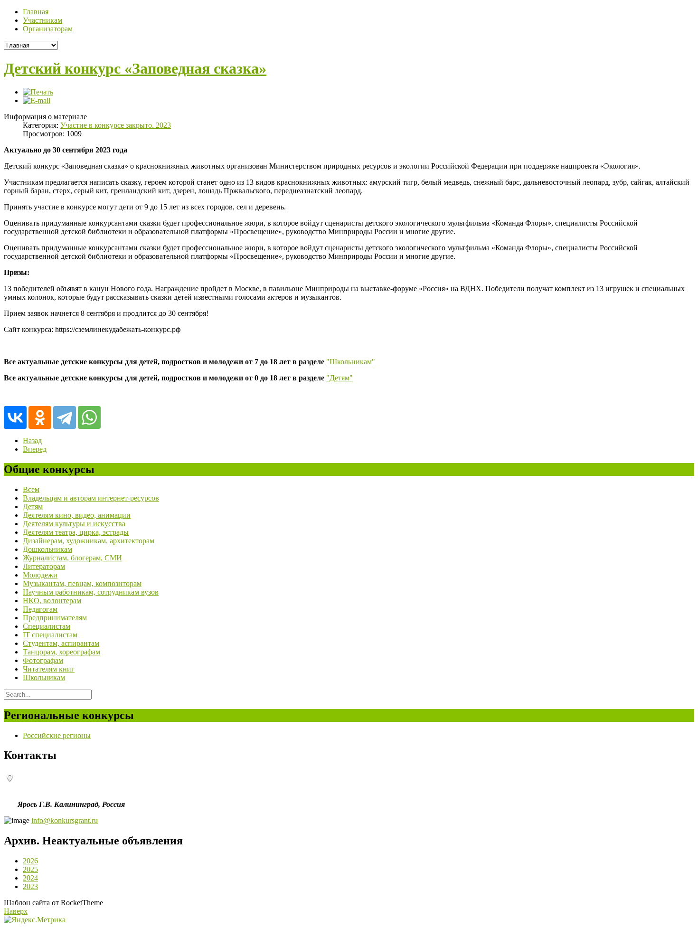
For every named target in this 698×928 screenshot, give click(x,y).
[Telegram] (64, 417)
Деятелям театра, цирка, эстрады (76, 532)
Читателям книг (49, 669)
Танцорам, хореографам (61, 652)
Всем (31, 489)
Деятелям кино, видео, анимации (77, 515)
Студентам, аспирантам (61, 643)
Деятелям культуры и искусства (74, 524)
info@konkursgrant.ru (64, 820)
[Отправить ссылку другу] (36, 100)
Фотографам (43, 660)
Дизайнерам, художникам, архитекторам (88, 541)
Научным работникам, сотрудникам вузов (91, 592)
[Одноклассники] (39, 417)
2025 (30, 869)
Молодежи (40, 575)
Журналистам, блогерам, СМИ (72, 558)
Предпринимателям (55, 618)
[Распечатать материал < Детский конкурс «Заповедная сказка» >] (38, 92)
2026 (30, 861)
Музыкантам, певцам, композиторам (82, 583)
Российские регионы (57, 735)
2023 (30, 886)
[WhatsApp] (89, 417)
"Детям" (339, 378)
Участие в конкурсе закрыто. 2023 (115, 125)
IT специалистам (50, 635)
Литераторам (44, 566)
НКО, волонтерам (52, 601)
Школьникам (44, 677)
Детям (33, 506)
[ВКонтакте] (15, 417)
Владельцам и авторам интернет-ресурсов (91, 498)
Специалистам (46, 626)
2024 (30, 878)
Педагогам (40, 609)
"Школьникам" (350, 362)
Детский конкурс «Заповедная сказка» (135, 68)
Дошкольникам (47, 549)
